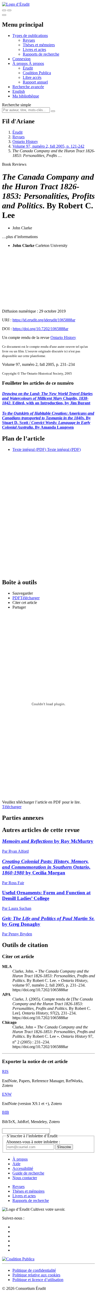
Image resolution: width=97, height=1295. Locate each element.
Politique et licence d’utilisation (37, 1279)
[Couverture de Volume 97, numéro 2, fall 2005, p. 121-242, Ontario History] (48, 278)
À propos (36, 63)
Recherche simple (16, 105)
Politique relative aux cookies (36, 1275)
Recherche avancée (28, 87)
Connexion (21, 59)
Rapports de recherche (41, 54)
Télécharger (11, 807)
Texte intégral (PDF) (29, 449)
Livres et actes (34, 49)
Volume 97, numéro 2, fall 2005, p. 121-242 (48, 146)
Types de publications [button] (30, 35)
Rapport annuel (35, 82)
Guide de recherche (28, 1173)
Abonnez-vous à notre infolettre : (33, 1142)
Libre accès (32, 77)
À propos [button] (20, 63)
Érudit (28, 68)
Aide (16, 1164)
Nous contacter (24, 1178)
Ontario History (25, 141)
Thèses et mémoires (39, 45)
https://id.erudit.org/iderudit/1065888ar (43, 320)
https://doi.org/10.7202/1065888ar (40, 329)
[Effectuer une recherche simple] (4, 10)
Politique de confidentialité (34, 1270)
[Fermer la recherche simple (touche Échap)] (9, 10)
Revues (29, 40)
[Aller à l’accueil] (15, 4)
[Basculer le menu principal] (4, 15)
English (18, 91)
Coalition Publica (37, 73)
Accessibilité (22, 1168)
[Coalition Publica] (18, 1259)
